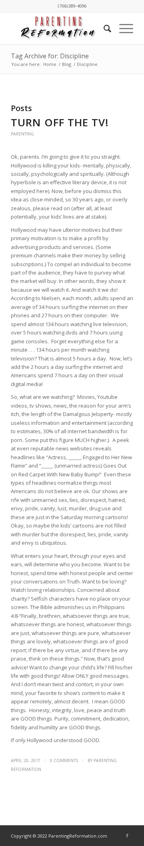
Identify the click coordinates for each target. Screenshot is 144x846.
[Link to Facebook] (127, 836)
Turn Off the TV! (60, 122)
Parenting (22, 134)
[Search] (103, 28)
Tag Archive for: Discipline (50, 56)
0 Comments (64, 760)
